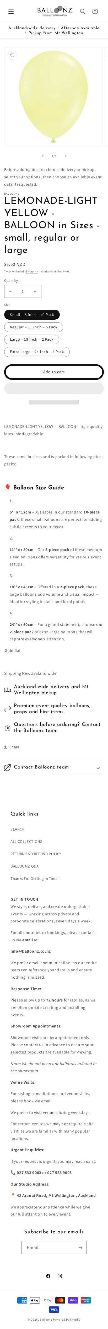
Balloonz (46, 1319)
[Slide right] (66, 156)
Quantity (11, 280)
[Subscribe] (80, 1247)
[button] (54, 389)
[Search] (83, 11)
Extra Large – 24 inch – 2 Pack (37, 351)
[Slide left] (42, 156)
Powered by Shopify (66, 1319)
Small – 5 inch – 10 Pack (32, 314)
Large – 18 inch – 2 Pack (31, 339)
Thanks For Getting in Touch (35, 878)
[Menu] (11, 11)
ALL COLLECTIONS (26, 841)
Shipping (32, 271)
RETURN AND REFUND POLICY (35, 853)
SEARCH (17, 829)
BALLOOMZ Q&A (24, 866)
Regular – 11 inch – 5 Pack (33, 326)
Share (14, 746)
